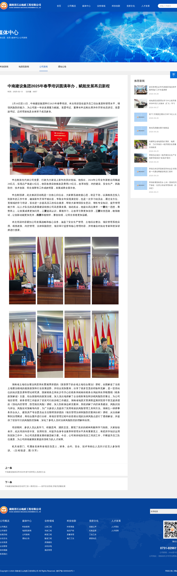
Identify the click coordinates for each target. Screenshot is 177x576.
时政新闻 (4, 66)
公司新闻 (23, 37)
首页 (59, 5)
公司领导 (3, 530)
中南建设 (35, 103)
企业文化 (3, 538)
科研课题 (70, 526)
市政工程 (48, 530)
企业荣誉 (3, 546)
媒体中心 (86, 5)
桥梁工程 (48, 534)
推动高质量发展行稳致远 (159, 127)
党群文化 (131, 5)
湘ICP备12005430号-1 (65, 571)
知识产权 (70, 530)
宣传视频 (3, 550)
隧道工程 (48, 538)
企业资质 (3, 542)
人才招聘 (115, 530)
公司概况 (72, 5)
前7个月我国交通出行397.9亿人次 (162, 114)
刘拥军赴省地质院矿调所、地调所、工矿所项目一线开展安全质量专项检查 (162, 144)
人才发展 (145, 5)
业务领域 (101, 5)
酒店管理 (48, 550)
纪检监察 (92, 530)
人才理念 (115, 526)
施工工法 (70, 538)
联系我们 (3, 554)
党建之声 (92, 526)
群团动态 (92, 538)
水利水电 (48, 546)
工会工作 (92, 534)
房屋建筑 (48, 542)
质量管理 (70, 534)
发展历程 (3, 534)
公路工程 (48, 526)
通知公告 (62, 66)
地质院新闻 (24, 66)
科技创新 (116, 5)
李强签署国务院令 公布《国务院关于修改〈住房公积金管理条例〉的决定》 (163, 185)
